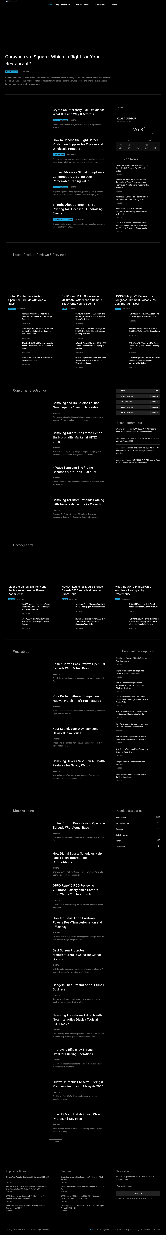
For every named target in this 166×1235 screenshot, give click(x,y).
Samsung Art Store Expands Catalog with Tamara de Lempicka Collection (78, 502)
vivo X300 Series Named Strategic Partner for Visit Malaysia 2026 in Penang (36, 621)
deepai (118, 460)
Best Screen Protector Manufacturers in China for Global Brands (132, 750)
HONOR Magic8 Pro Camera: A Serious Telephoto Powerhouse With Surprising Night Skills (144, 360)
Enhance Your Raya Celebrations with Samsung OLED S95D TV (28, 1178)
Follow (155, 396)
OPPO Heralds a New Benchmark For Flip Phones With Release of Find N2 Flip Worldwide (26, 1197)
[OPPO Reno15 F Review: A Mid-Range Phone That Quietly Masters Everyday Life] (119, 347)
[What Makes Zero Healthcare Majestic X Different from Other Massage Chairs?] (155, 199)
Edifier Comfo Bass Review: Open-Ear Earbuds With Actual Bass (27, 300)
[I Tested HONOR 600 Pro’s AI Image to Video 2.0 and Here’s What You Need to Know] (13, 347)
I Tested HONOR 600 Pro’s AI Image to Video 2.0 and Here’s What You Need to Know (37, 346)
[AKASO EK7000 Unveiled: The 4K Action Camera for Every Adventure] (119, 608)
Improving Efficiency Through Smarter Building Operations (131, 775)
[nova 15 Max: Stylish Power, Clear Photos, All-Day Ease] (27, 1122)
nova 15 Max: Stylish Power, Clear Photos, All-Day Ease (76, 1116)
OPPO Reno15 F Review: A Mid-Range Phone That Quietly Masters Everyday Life (144, 346)
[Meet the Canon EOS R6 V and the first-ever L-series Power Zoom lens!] (30, 576)
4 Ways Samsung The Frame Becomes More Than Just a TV (74, 469)
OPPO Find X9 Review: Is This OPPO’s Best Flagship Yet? (37, 359)
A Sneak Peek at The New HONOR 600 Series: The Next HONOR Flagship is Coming (90, 346)
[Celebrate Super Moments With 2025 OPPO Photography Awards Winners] (66, 608)
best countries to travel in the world (130, 438)
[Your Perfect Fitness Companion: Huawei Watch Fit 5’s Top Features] (27, 704)
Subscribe (138, 1193)
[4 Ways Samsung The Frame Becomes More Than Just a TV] (27, 476)
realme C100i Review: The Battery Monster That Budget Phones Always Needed (37, 316)
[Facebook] (142, 5)
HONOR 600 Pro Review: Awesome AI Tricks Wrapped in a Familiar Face (144, 315)
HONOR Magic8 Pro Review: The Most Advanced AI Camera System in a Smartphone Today (90, 360)
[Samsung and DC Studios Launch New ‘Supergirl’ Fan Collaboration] (27, 411)
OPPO (64, 309)
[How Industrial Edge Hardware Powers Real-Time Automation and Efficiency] (155, 739)
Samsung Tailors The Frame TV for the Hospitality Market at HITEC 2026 (77, 437)
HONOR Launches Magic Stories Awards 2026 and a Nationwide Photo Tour (82, 590)
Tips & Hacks (11, 72)
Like (156, 391)
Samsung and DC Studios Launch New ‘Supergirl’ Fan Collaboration (76, 405)
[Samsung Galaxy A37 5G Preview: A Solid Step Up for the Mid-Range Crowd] (119, 332)
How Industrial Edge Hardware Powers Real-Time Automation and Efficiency (131, 738)
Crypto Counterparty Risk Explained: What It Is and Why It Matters (78, 112)
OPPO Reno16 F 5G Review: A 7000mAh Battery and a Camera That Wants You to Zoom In (82, 300)
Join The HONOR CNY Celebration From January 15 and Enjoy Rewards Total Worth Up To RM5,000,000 (26, 1187)
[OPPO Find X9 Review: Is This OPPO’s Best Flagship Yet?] (13, 362)
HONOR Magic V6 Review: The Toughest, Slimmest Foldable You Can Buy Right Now (136, 300)
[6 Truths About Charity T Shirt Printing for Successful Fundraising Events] (27, 215)
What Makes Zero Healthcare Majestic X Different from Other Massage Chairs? (132, 198)
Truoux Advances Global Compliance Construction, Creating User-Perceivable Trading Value (78, 176)
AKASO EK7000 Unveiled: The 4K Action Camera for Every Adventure (143, 605)
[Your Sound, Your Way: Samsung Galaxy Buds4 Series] (27, 737)
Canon (11, 599)
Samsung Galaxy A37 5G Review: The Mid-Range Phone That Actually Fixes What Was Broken (90, 316)
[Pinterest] (158, 5)
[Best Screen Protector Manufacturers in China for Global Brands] (155, 751)
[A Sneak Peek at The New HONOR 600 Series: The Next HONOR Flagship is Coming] (66, 347)
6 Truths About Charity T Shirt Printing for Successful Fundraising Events (78, 209)
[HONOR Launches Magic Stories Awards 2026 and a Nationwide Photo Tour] (83, 576)
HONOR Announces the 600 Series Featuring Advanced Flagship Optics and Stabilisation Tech (36, 607)
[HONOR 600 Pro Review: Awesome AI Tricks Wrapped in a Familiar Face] (119, 318)
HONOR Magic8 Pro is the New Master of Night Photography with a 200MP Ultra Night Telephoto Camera (144, 621)
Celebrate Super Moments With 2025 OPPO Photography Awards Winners (90, 605)
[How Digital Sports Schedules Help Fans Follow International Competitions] (155, 726)
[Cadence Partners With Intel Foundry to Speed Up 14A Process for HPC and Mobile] (155, 169)
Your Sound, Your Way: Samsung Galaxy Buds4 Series (76, 731)
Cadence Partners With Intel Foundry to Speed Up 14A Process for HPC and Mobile (132, 168)
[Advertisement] (138, 489)
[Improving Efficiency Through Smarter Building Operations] (155, 777)
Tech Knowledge (60, 120)
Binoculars (120, 448)
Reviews (12, 309)
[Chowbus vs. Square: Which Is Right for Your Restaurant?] (83, 48)
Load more (55, 1141)
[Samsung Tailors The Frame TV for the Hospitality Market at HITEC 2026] (27, 443)
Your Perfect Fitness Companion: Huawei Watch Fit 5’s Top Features (77, 698)
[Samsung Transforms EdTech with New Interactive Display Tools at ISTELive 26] (27, 1025)
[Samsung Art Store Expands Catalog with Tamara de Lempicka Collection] (27, 508)
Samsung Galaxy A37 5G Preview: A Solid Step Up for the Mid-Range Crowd (144, 329)
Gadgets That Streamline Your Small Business (78, 987)
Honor (117, 309)
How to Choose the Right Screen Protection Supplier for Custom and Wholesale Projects (78, 144)
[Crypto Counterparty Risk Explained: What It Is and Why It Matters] (27, 118)
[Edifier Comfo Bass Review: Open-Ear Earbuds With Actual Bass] (30, 286)
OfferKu (119, 429)
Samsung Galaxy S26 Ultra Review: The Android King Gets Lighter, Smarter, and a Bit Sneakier (37, 331)
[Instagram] (147, 5)
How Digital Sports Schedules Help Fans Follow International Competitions (132, 725)
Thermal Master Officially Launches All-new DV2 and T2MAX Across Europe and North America (138, 451)
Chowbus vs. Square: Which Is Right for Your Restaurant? (52, 60)
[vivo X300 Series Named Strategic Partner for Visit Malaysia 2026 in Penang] (13, 623)
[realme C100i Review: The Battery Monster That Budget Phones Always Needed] (13, 318)
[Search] (157, 108)
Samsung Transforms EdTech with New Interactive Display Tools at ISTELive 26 (77, 1019)
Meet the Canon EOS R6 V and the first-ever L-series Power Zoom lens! (27, 590)
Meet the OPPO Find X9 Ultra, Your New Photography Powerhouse (133, 590)
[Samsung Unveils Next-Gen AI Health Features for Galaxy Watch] (27, 769)
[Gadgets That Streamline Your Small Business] (155, 764)
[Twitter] (153, 5)
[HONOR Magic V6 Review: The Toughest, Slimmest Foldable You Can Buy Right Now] (136, 286)
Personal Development (63, 219)
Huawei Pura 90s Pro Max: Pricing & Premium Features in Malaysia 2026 (78, 1084)
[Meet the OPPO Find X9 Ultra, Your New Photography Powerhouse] (136, 576)
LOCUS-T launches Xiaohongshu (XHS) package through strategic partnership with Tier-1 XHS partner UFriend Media (131, 225)
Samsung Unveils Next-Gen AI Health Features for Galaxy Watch (79, 763)
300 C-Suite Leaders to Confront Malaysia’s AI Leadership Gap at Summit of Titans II (131, 211)
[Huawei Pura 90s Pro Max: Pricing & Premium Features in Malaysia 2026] (27, 1090)
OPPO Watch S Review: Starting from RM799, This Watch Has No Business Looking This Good (90, 331)
